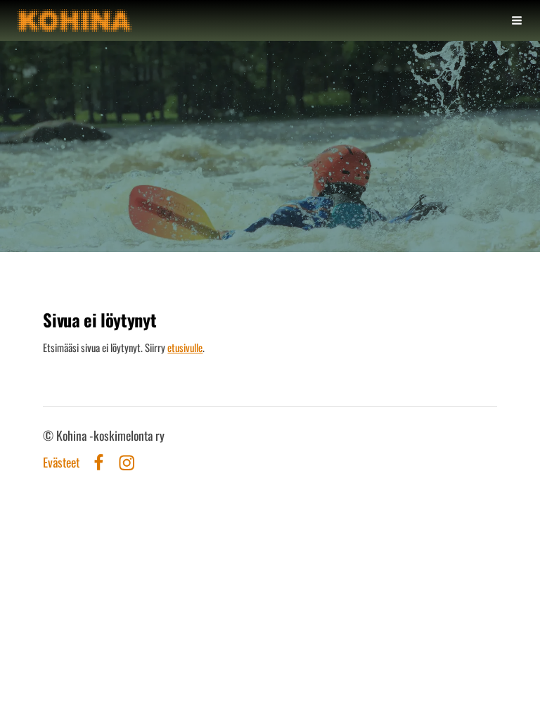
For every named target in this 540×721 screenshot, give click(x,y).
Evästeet (61, 462)
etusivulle (184, 347)
